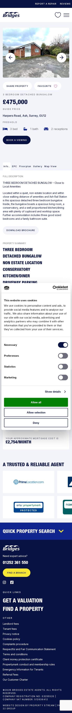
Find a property (23, 608)
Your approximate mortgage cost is (32, 438)
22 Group (9, 708)
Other (7, 618)
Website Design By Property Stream (29, 705)
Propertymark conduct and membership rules (29, 664)
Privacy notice (11, 633)
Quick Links (12, 592)
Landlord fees (11, 623)
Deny (36, 422)
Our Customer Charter (15, 679)
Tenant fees (10, 628)
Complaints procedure (15, 644)
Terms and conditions (15, 654)
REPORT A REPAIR (45, 3)
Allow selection (36, 412)
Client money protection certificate (23, 659)
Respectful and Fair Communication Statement (29, 649)
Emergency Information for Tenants (23, 669)
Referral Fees (10, 674)
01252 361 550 (15, 562)
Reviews (65, 3)
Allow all (36, 402)
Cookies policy (11, 638)
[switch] (63, 355)
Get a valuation (22, 600)
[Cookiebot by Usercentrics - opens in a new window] (52, 288)
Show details (53, 391)
